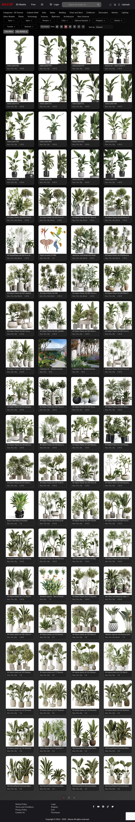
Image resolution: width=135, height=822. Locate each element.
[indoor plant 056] (118, 177)
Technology (32, 16)
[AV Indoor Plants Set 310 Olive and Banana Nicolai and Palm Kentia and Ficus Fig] (20, 480)
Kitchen (115, 12)
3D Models (21, 4)
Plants (21, 16)
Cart (53, 810)
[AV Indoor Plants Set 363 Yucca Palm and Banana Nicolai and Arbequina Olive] (20, 329)
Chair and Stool (76, 12)
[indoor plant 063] (85, 139)
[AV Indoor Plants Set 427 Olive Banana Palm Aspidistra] (85, 215)
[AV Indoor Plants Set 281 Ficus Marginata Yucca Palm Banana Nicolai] (118, 556)
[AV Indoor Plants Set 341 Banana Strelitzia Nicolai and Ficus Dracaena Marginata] (20, 405)
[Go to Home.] (7, 5)
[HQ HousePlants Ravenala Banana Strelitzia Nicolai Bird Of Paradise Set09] (118, 784)
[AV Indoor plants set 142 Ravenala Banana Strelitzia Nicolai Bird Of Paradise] (20, 708)
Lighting (125, 12)
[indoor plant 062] (118, 139)
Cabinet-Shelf (32, 12)
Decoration (103, 12)
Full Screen (45, 27)
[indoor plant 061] (20, 177)
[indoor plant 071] (85, 101)
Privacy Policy (21, 810)
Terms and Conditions (24, 807)
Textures (44, 16)
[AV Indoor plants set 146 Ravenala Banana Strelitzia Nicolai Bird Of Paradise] (85, 708)
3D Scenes (18, 12)
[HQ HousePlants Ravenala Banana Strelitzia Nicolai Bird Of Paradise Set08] (85, 784)
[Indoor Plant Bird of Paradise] (20, 518)
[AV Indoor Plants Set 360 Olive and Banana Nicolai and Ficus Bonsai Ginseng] (85, 329)
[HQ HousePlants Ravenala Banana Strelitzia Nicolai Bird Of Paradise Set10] (85, 746)
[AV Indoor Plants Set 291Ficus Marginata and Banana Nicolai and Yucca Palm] (52, 518)
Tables (52, 12)
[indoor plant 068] (118, 101)
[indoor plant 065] (20, 139)
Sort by (92, 27)
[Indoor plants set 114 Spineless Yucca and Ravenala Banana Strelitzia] (52, 746)
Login (53, 804)
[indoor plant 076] (85, 63)
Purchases (55, 812)
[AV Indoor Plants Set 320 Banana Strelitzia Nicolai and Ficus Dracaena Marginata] (85, 443)
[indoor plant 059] (52, 177)
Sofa (44, 12)
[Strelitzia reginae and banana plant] (118, 632)
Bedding (62, 12)
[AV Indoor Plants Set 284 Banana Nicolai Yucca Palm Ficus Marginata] (52, 556)
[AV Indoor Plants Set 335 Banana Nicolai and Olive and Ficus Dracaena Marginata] (20, 443)
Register (54, 807)
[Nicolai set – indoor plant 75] (118, 63)
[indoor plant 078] (52, 63)
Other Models (9, 16)
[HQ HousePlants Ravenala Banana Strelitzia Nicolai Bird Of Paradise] (52, 784)
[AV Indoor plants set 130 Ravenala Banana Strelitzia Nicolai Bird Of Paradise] (20, 746)
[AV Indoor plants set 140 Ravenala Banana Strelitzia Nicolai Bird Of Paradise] (118, 708)
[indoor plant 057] (85, 177)
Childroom (90, 12)
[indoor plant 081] (20, 63)
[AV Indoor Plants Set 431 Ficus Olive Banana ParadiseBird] (52, 215)
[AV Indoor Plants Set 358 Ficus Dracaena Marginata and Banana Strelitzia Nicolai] (118, 329)
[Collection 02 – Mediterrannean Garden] (52, 367)
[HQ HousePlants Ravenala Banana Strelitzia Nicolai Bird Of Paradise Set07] (118, 746)
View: (52, 26)
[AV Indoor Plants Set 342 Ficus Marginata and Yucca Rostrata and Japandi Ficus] (118, 367)
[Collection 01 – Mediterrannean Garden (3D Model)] (85, 367)
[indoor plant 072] (52, 101)
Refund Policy (21, 804)
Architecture (69, 16)
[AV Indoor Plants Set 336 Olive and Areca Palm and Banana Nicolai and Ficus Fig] (118, 405)
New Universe (83, 16)
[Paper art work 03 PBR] (52, 253)
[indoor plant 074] (20, 101)
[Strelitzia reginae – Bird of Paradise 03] (52, 594)
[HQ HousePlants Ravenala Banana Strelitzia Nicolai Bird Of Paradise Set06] (20, 784)
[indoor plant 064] (52, 139)
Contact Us (20, 812)
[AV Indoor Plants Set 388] (52, 291)
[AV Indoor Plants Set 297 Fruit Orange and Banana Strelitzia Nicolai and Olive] (52, 480)
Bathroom (56, 16)
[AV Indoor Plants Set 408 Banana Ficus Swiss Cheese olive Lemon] (118, 253)
